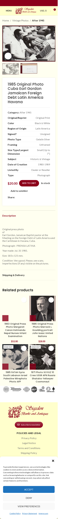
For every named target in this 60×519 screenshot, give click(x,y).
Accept (28, 489)
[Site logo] (26, 10)
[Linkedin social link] (34, 3)
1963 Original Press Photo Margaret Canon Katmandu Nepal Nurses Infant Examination (15, 330)
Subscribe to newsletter (30, 425)
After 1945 (38, 20)
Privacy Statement (29, 513)
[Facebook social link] (23, 3)
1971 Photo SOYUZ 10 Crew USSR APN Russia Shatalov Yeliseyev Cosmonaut (42, 377)
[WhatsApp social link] (39, 197)
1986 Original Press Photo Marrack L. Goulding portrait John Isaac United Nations (42, 330)
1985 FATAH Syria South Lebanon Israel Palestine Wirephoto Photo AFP (15, 377)
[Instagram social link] (27, 3)
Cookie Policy (15, 513)
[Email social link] (24, 197)
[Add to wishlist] (24, 300)
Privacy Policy (28, 438)
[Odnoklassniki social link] (35, 197)
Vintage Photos (20, 20)
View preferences (29, 506)
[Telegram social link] (46, 197)
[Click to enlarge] (8, 56)
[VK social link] (42, 197)
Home (5, 20)
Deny (29, 498)
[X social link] (20, 197)
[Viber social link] (9, 201)
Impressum (43, 513)
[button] (53, 460)
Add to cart (29, 183)
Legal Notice (29, 443)
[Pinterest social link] (31, 3)
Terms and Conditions (28, 448)
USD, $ (43, 10)
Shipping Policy (29, 452)
